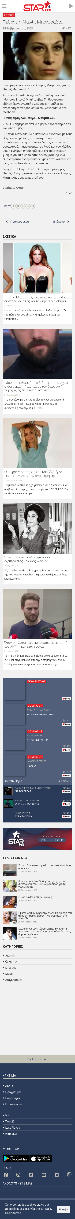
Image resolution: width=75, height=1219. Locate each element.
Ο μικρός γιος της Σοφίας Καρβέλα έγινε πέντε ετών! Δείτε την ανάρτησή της (33, 474)
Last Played (12, 1127)
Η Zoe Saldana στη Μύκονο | (35, 897)
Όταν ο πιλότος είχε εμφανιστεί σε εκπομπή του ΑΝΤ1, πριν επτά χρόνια (35, 644)
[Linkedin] (27, 206)
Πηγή (68, 193)
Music (9, 974)
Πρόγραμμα (13, 1092)
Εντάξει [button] (63, 1209)
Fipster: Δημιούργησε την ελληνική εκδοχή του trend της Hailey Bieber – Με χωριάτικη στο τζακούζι (45, 915)
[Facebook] (13, 206)
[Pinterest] (32, 206)
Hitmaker (11, 1134)
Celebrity (9, 15)
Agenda (10, 955)
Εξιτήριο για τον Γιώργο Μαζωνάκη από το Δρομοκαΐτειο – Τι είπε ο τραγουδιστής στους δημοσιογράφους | (44, 931)
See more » (64, 781)
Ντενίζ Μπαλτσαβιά (29, 99)
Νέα (7, 1115)
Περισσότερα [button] (13, 1213)
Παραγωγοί (12, 1098)
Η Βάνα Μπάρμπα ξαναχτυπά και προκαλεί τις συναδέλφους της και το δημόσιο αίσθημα (37, 299)
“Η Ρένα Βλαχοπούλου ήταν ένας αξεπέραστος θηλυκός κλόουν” (27, 559)
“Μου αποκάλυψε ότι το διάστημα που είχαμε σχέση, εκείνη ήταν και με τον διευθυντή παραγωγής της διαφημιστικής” (36, 386)
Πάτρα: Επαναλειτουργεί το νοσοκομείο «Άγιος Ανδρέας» (45, 867)
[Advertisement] (30, 1010)
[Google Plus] (23, 206)
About (9, 1086)
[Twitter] (18, 206)
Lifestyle (10, 968)
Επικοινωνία (13, 1104)
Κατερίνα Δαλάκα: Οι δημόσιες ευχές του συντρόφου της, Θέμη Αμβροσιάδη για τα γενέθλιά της (42, 883)
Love (67, 698)
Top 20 (9, 1121)
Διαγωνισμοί (13, 980)
